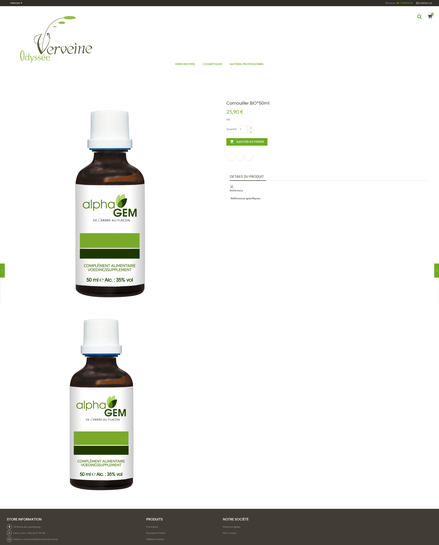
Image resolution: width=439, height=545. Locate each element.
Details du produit (247, 176)
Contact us (425, 3)
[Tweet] (240, 156)
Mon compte (229, 533)
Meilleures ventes (155, 539)
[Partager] (231, 156)
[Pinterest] (249, 156)
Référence (236, 190)
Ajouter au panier (247, 142)
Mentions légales (231, 526)
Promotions (152, 526)
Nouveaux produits (155, 533)
